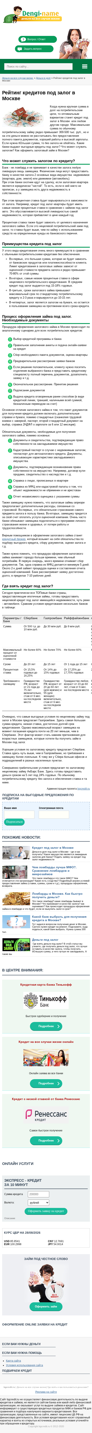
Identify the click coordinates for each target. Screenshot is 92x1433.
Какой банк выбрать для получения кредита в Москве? (59, 918)
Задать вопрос (33, 48)
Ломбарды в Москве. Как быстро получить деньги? (57, 895)
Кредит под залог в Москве (53, 847)
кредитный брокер (13, 539)
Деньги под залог (45, 939)
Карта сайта (13, 1360)
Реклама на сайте (46, 1391)
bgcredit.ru (83, 788)
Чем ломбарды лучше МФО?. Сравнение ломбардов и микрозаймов (54, 870)
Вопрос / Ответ (36, 39)
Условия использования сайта (24, 1365)
